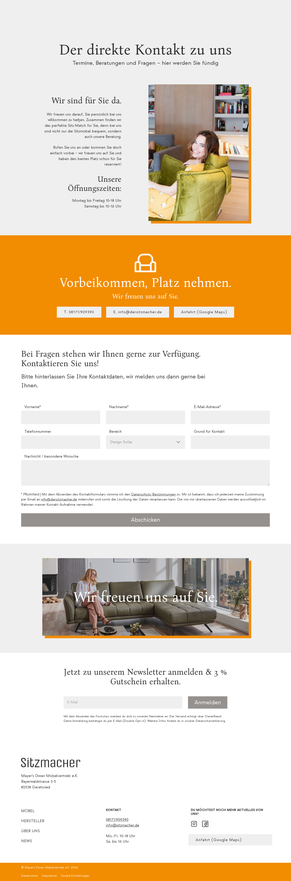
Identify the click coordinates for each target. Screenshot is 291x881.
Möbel (28, 810)
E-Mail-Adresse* (207, 407)
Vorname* (32, 407)
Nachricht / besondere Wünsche (51, 456)
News (26, 841)
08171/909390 (117, 819)
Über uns (30, 831)
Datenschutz (29, 876)
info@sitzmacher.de (122, 825)
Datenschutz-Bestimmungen (153, 494)
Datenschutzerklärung (210, 721)
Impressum (49, 876)
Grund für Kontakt (209, 431)
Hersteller (32, 821)
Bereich (115, 431)
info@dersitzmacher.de (59, 499)
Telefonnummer (37, 431)
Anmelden (207, 702)
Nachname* (118, 407)
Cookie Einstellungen (75, 876)
